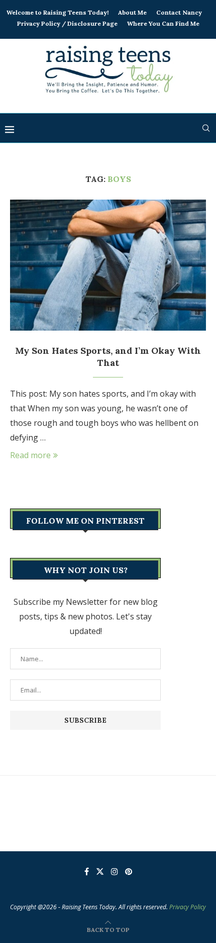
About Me (132, 12)
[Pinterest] (128, 871)
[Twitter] (100, 871)
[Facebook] (86, 871)
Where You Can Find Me (163, 23)
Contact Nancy (179, 12)
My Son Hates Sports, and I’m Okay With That (108, 356)
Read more (30, 455)
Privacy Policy (187, 907)
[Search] (206, 128)
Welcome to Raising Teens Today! (58, 12)
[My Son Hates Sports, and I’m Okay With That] (108, 265)
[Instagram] (114, 871)
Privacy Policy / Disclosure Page (67, 23)
